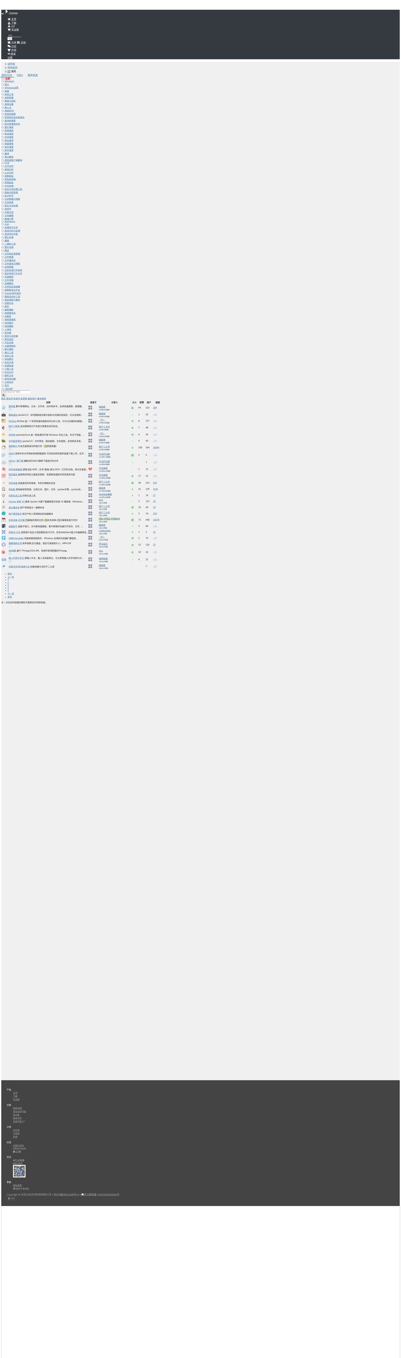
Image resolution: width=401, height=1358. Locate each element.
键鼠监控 (13, 415)
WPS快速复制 (16, 470)
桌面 (6, 91)
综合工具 (8, 356)
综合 (3, 399)
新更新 (24, 399)
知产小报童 (14, 426)
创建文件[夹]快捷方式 (19, 567)
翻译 (6, 154)
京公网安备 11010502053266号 (101, 1194)
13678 (156, 520)
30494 (156, 448)
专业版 (15, 30)
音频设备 (8, 104)
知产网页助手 (15, 514)
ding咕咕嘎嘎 (105, 494)
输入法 (7, 108)
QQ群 (18, 1152)
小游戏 (7, 330)
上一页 (11, 577)
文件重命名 (10, 260)
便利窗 (12, 406)
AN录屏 (13, 551)
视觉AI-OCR (15, 532)
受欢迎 (9, 399)
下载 (13, 23)
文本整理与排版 (12, 199)
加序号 (7, 209)
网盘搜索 (8, 144)
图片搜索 (8, 127)
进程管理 (8, 98)
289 (155, 408)
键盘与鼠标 (10, 101)
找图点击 (8, 303)
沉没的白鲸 (104, 454)
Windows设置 (11, 88)
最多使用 (41, 399)
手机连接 (8, 343)
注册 (10, 57)
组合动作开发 (19, 1112)
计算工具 (8, 369)
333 (155, 514)
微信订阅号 (17, 1163)
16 (154, 532)
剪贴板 (12, 489)
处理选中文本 (11, 228)
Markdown (9, 222)
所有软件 (13, 67)
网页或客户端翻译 (13, 160)
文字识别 (8, 166)
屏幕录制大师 (15, 543)
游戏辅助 (8, 326)
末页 (10, 597)
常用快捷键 (10, 114)
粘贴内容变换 (11, 193)
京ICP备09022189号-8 (66, 1194)
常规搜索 (8, 131)
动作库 (11, 64)
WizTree (13, 421)
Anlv (101, 500)
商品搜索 (8, 134)
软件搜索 (8, 150)
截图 (6, 241)
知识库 (16, 1115)
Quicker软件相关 (12, 293)
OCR (6, 163)
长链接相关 (10, 346)
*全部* (7, 79)
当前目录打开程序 (13, 270)
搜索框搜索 (10, 320)
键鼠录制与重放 (12, 300)
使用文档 (17, 1108)
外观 (15, 1137)
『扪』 (102, 420)
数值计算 (8, 219)
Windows (9, 81)
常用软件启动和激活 (14, 117)
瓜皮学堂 (17, 1122)
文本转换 (8, 202)
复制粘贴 (8, 176)
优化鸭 (12, 435)
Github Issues (19, 1148)
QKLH (12, 454)
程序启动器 (10, 379)
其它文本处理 (11, 206)
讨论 (20, 75)
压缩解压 (8, 283)
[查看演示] (10, 410)
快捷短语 (8, 366)
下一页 (11, 594)
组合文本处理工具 (13, 189)
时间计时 (8, 372)
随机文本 (8, 376)
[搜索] (10, 38)
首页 (10, 574)
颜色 (6, 307)
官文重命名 (14, 508)
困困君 (102, 407)
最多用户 (32, 399)
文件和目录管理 (12, 254)
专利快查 (13, 483)
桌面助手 (13, 526)
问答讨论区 (18, 1146)
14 (154, 507)
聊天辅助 (8, 349)
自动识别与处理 (12, 231)
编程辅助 (8, 310)
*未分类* (8, 389)
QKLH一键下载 (16, 461)
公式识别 (8, 173)
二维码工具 (10, 244)
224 (155, 483)
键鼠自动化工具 (12, 297)
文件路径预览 (15, 441)
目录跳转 (8, 277)
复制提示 (13, 446)
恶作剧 (7, 333)
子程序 (16, 1134)
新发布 (17, 399)
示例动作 (8, 382)
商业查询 (8, 141)
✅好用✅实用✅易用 (109, 519)
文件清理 (8, 280)
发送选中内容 (11, 234)
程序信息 (33, 75)
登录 (13, 54)
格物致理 (103, 559)
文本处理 (8, 186)
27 (154, 495)
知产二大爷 (104, 427)
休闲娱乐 (8, 323)
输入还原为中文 (17, 558)
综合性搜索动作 (12, 124)
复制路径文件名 (12, 290)
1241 (155, 489)
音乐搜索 (8, 147)
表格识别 (8, 170)
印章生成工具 (15, 496)
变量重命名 (10, 313)
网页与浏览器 (11, 336)
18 (154, 501)
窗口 (6, 85)
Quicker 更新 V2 (17, 502)
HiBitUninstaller (16, 538)
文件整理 (8, 257)
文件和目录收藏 (12, 287)
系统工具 (8, 94)
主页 (13, 19)
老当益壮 (103, 544)
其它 (6, 386)
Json (6, 224)
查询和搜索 (10, 121)
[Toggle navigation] (2, 13)
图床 (6, 251)
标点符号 (8, 196)
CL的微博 (19, 1160)
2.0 (13, 26)
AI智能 (7, 316)
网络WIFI (9, 111)
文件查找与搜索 (12, 264)
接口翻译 (8, 157)
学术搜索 (8, 137)
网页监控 (8, 339)
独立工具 (8, 353)
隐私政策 (17, 1185)
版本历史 (17, 1118)
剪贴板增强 (10, 179)
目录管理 (8, 267)
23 (154, 545)
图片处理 (8, 237)
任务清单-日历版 (17, 520)
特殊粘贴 (8, 183)
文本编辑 (8, 216)
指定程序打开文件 (13, 274)
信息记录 (8, 362)
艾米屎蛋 (103, 468)
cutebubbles (105, 531)
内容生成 (8, 212)
